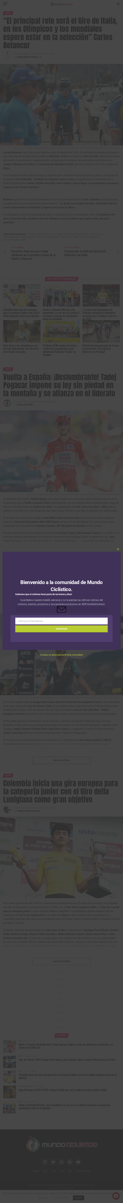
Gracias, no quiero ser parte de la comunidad (61, 655)
